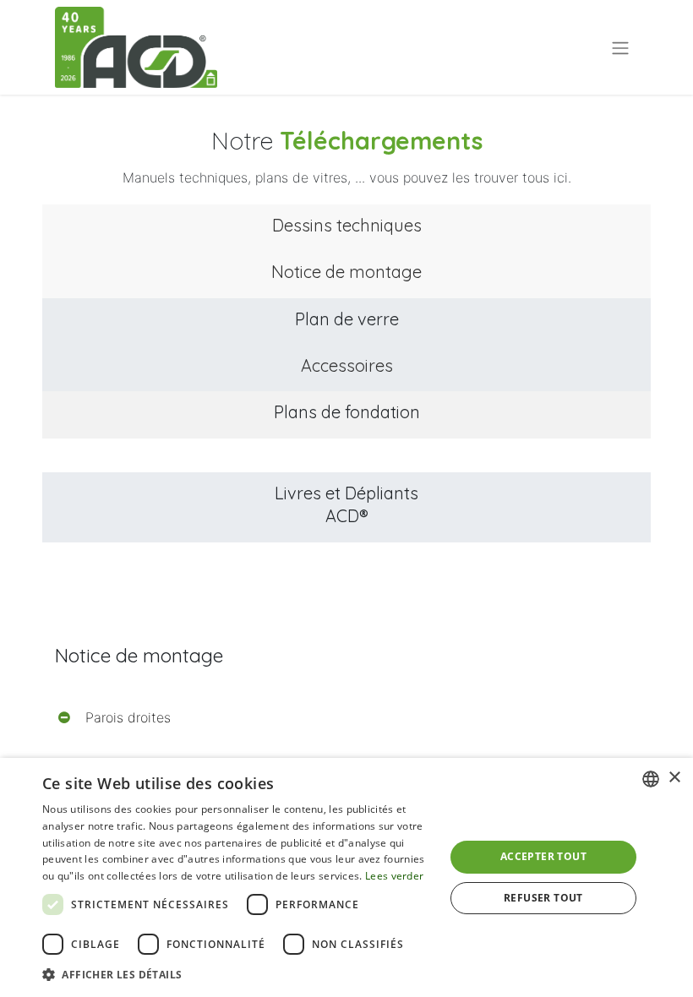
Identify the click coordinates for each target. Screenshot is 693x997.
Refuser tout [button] (543, 898)
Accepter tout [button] (543, 856)
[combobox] (650, 779)
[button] (237, 974)
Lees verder (394, 876)
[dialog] (346, 877)
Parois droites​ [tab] (128, 717)
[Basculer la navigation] (620, 47)
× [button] (674, 777)
